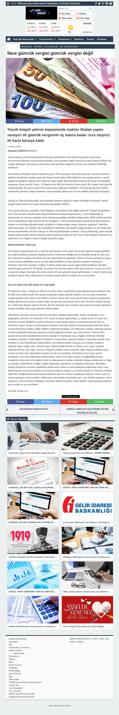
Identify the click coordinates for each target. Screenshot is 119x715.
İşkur (11, 662)
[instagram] (107, 3)
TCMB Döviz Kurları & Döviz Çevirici (25, 682)
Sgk (10, 676)
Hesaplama (63, 39)
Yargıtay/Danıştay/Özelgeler (21, 697)
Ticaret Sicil (14, 685)
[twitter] (99, 3)
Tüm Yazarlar (15, 691)
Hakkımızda (13, 45)
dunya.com (22, 391)
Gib (10, 644)
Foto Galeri (84, 18)
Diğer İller (89, 32)
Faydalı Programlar (17, 639)
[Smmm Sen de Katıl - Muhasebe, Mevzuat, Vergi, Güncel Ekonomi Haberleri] (41, 12)
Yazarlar (90, 39)
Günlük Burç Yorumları (19, 647)
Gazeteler (79, 39)
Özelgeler (101, 39)
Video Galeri (66, 18)
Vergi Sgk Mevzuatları (23, 39)
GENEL (39, 47)
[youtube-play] (110, 3)
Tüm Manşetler (16, 688)
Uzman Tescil (65, 706)
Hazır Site (52, 706)
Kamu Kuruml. (46, 39)
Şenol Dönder (15, 673)
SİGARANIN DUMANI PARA (34, 409)
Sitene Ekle (14, 679)
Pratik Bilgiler (15, 670)
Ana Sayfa (65, 14)
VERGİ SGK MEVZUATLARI (21, 694)
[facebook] (96, 3)
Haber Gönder (15, 650)
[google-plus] (103, 3)
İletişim (82, 14)
